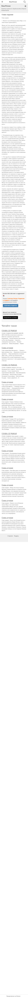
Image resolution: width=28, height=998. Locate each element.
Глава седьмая (7, 348)
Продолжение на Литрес (10, 317)
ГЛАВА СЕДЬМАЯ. (9, 365)
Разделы (16, 536)
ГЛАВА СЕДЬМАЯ (9, 330)
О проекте (10, 536)
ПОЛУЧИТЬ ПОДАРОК (10, 305)
